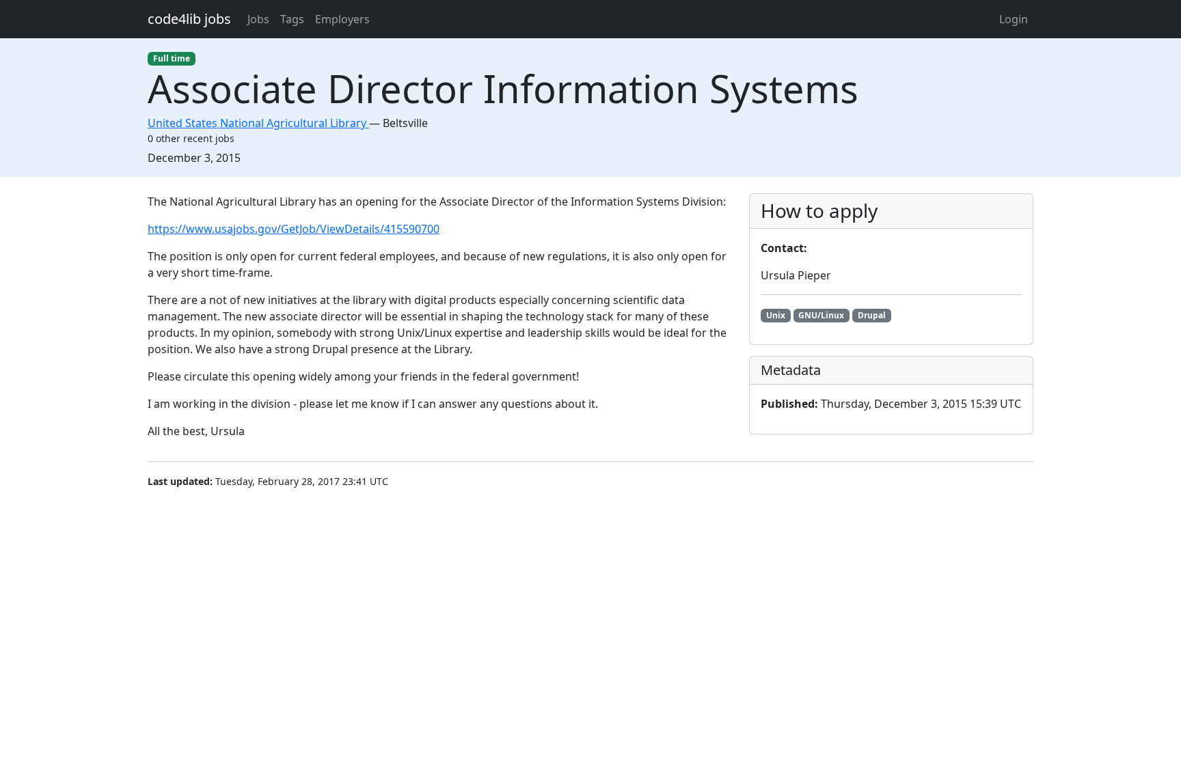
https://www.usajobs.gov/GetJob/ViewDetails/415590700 (293, 228)
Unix (775, 315)
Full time (171, 58)
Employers (342, 19)
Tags (292, 19)
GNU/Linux (821, 315)
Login (1013, 19)
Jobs (258, 19)
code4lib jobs (189, 19)
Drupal (872, 315)
